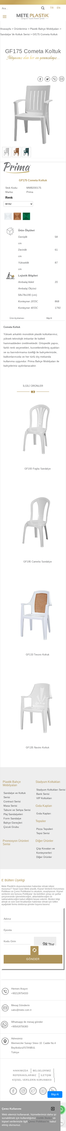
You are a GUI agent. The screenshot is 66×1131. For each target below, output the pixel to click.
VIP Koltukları (44, 798)
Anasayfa (5, 28)
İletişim (46, 1075)
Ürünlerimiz (20, 28)
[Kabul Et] (53, 1109)
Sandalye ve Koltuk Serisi (14, 795)
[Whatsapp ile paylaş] (54, 79)
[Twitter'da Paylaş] (47, 79)
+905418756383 (19, 1026)
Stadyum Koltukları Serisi (50, 789)
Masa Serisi (10, 805)
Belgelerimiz (42, 1070)
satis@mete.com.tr (21, 1010)
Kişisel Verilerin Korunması (32, 1080)
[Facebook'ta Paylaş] (40, 79)
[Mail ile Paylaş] (61, 79)
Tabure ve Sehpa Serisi (16, 809)
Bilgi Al (49, 318)
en (58, 7)
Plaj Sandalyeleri (13, 814)
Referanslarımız (24, 1075)
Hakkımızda (20, 1070)
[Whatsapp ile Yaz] (61, 1110)
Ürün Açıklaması (17, 318)
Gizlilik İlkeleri (44, 1118)
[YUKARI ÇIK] (60, 1121)
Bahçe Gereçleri (12, 822)
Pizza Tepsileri (44, 828)
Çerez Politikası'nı (38, 1121)
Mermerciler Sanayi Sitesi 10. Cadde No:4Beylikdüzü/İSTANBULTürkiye (33, 1048)
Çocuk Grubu (11, 826)
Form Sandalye (12, 818)
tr (52, 7)
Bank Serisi (42, 793)
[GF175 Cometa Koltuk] (33, 114)
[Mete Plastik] (33, 16)
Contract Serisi (12, 801)
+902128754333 (19, 993)
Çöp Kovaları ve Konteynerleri (45, 850)
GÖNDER (33, 959)
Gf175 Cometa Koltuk (45, 34)
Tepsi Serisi (43, 833)
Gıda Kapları (43, 813)
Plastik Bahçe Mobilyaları (44, 28)
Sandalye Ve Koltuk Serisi (15, 34)
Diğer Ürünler (44, 856)
